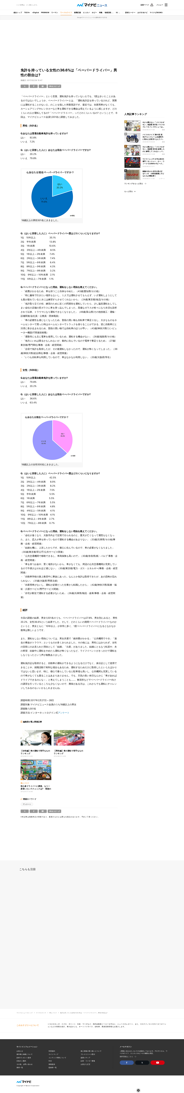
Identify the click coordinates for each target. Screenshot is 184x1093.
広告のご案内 (21, 1061)
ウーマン (54, 12)
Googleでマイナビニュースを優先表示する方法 (92, 17)
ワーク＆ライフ (66, 12)
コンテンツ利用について (57, 1058)
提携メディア (85, 1058)
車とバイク (53, 1013)
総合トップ (18, 12)
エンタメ (86, 12)
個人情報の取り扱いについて (91, 1051)
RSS (50, 1061)
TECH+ (27, 12)
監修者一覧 (53, 1067)
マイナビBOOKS (156, 12)
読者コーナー (130, 12)
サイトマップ (53, 1054)
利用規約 (52, 1051)
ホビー (94, 12)
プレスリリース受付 (88, 1054)
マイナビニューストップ (25, 1013)
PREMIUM (45, 12)
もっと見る (128, 191)
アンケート (63, 712)
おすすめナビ (143, 12)
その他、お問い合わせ (25, 1064)
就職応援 (77, 12)
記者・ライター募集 (88, 1061)
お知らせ (20, 1051)
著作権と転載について (25, 1054)
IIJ (117, 12)
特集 (101, 12)
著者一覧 (20, 1067)
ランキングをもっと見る (133, 183)
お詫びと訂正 (85, 1064)
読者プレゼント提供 (24, 1058)
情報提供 (52, 1064)
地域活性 (108, 12)
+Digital (35, 12)
